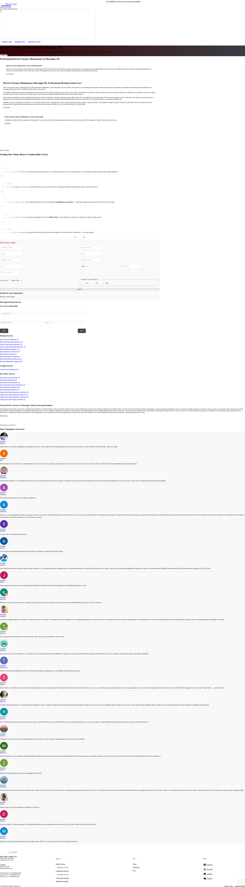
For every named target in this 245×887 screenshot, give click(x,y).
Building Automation (62, 881)
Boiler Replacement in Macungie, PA (10, 356)
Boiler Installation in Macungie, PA (9, 349)
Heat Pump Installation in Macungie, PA (11, 359)
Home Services (60, 864)
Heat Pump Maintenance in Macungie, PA (11, 361)
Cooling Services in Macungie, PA (9, 369)
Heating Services (20, 42)
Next (81, 331)
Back (4, 331)
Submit (80, 289)
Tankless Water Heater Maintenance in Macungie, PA (14, 392)
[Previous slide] (75, 237)
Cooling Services (6, 42)
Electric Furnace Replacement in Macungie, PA (13, 346)
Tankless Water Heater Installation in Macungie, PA (14, 394)
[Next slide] (84, 237)
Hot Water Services (34, 42)
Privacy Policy (228, 886)
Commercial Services (62, 871)
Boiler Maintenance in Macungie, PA (10, 351)
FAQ (134, 870)
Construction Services (62, 878)
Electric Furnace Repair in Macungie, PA (11, 344)
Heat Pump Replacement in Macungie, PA (11, 342)
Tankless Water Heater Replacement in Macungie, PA (14, 397)
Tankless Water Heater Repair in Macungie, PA (12, 399)
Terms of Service (240, 886)
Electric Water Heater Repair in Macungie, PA (12, 385)
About (134, 864)
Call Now (8, 123)
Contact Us (4, 55)
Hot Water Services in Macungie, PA (10, 377)
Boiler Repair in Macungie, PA (8, 354)
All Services (3, 416)
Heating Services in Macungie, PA (9, 339)
